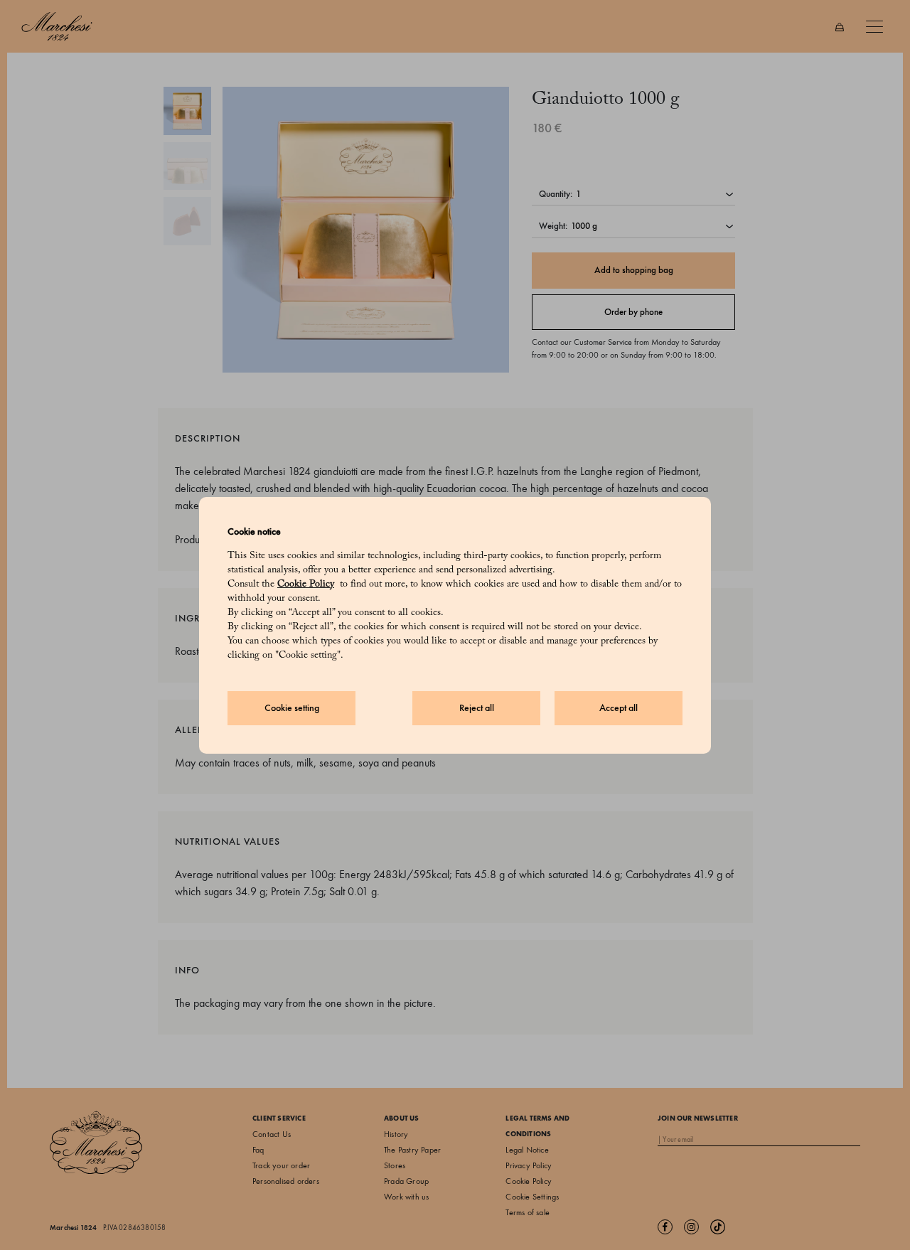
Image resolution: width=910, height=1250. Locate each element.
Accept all (618, 708)
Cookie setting (291, 708)
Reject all (476, 708)
